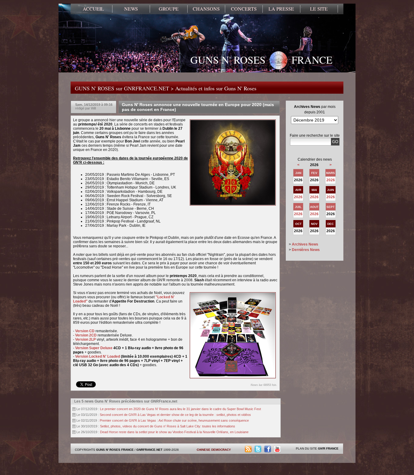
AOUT (314, 207)
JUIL (298, 207)
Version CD (85, 331)
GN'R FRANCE (328, 448)
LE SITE (319, 9)
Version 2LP (85, 339)
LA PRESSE (281, 9)
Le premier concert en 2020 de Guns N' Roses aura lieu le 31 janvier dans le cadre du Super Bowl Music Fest (180, 409)
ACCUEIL (93, 9)
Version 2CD (86, 335)
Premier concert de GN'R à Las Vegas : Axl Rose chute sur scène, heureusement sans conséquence (174, 420)
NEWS (131, 9)
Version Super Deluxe (93, 348)
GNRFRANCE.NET (149, 449)
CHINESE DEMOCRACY (214, 449)
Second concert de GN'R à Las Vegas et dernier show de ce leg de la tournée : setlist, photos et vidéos (175, 414)
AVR (298, 190)
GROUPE (169, 9)
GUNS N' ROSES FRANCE (261, 60)
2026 (330, 180)
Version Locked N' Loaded (97, 356)
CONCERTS (244, 9)
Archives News (305, 244)
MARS (330, 173)
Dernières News (306, 250)
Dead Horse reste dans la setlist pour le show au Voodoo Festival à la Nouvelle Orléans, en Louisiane (174, 432)
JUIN (330, 190)
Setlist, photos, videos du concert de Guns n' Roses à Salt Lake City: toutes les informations (167, 426)
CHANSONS (206, 9)
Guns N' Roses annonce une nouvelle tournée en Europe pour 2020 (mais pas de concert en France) (198, 107)
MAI (314, 190)
